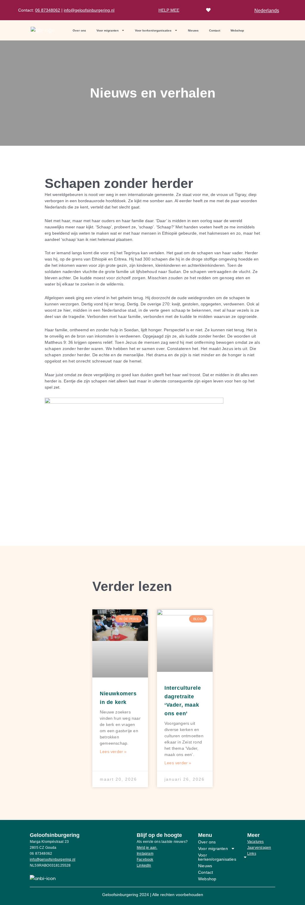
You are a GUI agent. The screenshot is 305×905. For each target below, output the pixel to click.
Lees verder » (113, 751)
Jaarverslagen (259, 848)
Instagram (145, 853)
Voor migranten (108, 30)
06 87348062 (47, 10)
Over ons (79, 30)
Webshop (237, 30)
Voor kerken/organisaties (153, 30)
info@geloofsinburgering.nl (89, 10)
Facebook (145, 859)
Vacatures (255, 842)
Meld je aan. (147, 848)
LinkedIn (144, 865)
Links (251, 853)
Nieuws (193, 30)
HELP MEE (168, 10)
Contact (214, 30)
